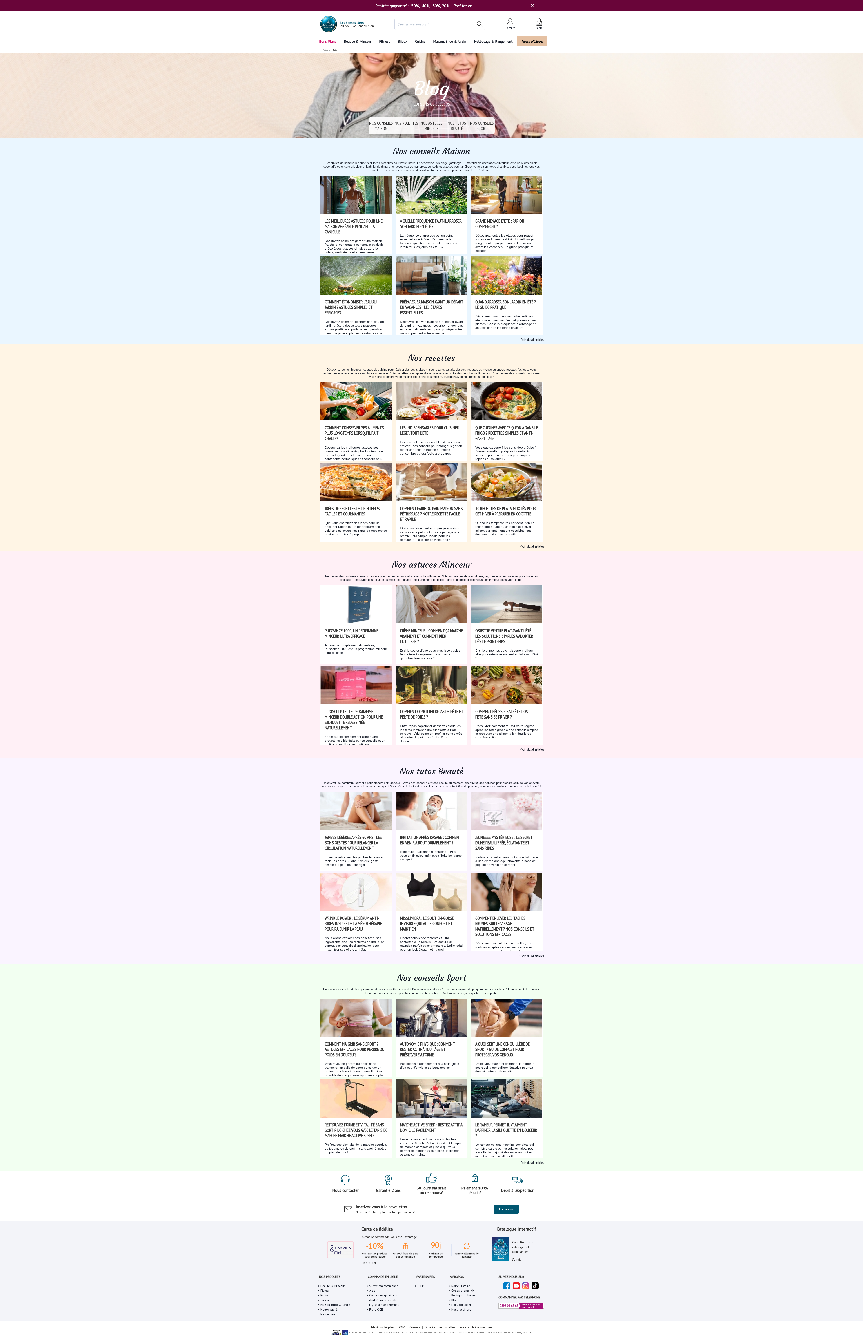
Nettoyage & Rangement (493, 41)
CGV (402, 1327)
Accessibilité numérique (476, 1327)
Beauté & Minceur (357, 41)
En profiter (369, 1263)
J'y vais (516, 1260)
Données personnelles (440, 1327)
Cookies (414, 1327)
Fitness (384, 41)
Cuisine (420, 41)
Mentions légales (382, 1327)
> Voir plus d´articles (531, 340)
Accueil (326, 49)
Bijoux (402, 41)
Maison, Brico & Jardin (449, 41)
